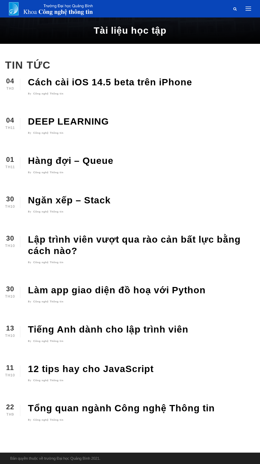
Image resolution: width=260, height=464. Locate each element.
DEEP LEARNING (68, 121)
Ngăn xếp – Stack (69, 200)
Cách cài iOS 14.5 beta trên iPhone (110, 82)
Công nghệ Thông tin (48, 93)
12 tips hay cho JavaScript (91, 369)
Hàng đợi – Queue (70, 161)
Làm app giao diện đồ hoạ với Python (117, 290)
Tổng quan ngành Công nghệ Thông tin (121, 408)
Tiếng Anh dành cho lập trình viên (108, 329)
